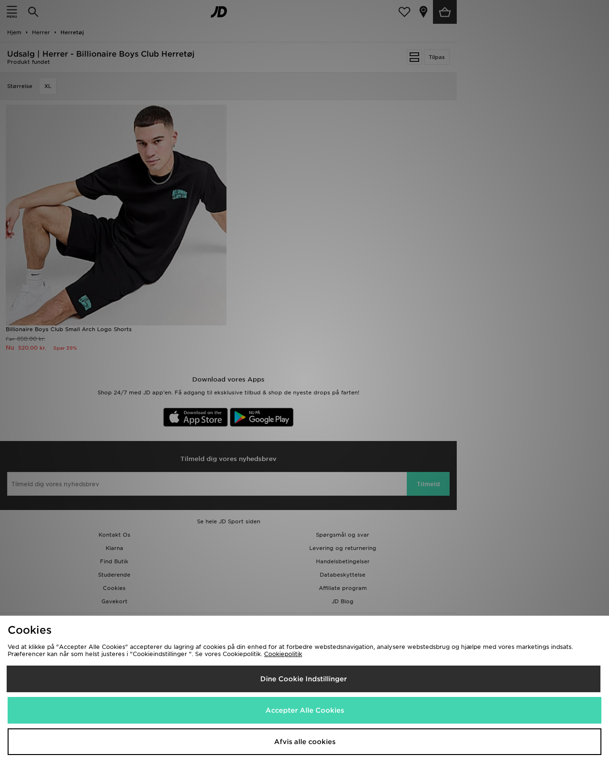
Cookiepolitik (283, 653)
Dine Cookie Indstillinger (303, 679)
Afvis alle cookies (304, 741)
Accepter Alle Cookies (304, 710)
